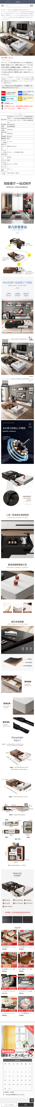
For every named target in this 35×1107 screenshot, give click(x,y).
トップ (3, 10)
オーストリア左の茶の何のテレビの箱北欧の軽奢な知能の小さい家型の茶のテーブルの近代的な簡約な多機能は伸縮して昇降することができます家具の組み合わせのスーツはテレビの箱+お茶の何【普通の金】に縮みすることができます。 (17, 15)
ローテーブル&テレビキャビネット (18, 10)
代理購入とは (8, 103)
